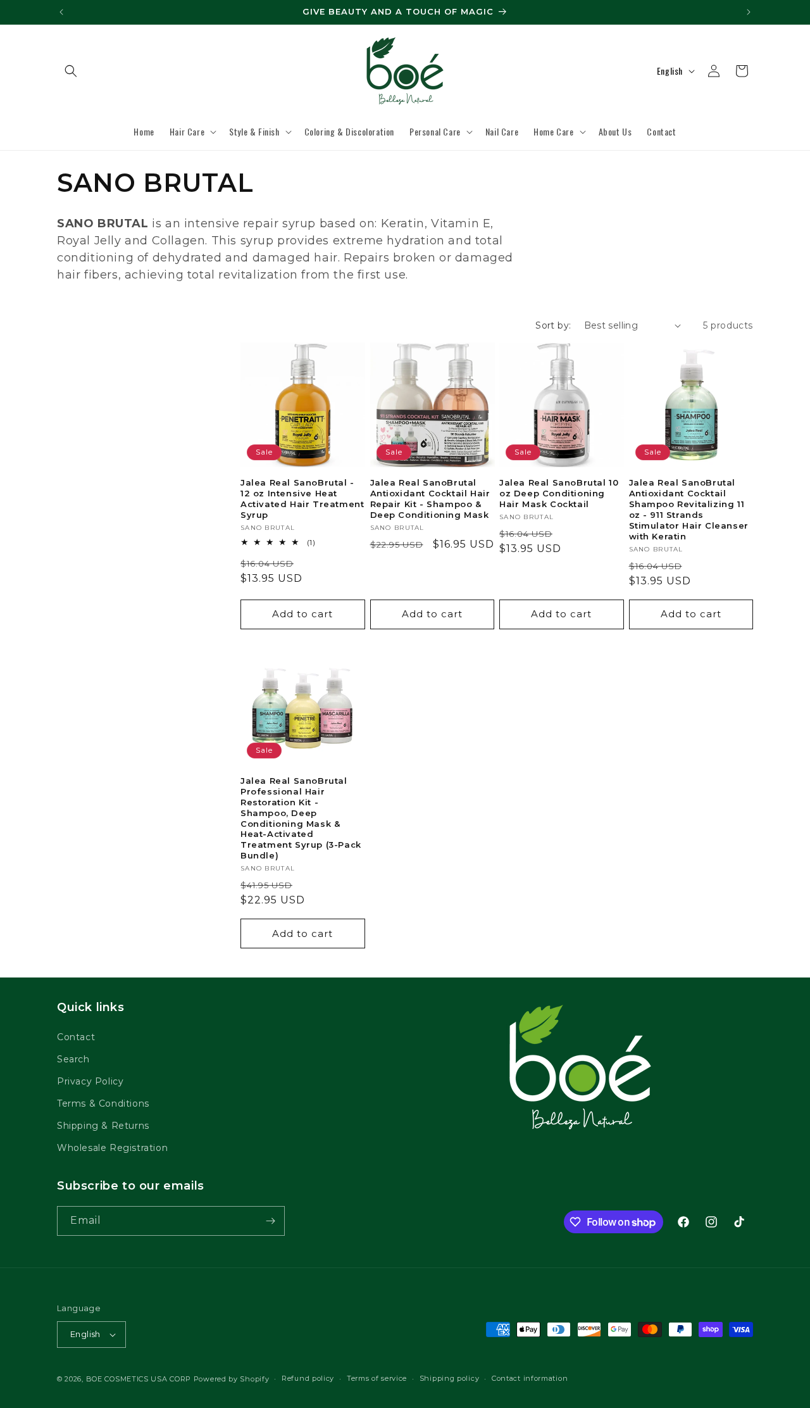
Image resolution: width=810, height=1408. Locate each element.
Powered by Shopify (232, 1378)
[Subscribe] (270, 1221)
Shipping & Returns (103, 1125)
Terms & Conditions (103, 1103)
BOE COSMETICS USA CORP (138, 1378)
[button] (71, 71)
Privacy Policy (90, 1081)
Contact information (530, 1378)
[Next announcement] (749, 12)
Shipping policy (450, 1378)
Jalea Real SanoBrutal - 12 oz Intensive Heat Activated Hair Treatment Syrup (302, 498)
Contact (76, 1037)
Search (73, 1059)
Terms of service (377, 1378)
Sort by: (553, 325)
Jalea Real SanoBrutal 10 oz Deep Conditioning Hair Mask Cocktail (558, 493)
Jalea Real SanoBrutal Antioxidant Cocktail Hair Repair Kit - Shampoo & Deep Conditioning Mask (430, 498)
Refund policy (308, 1378)
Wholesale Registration (112, 1148)
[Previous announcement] (61, 12)
